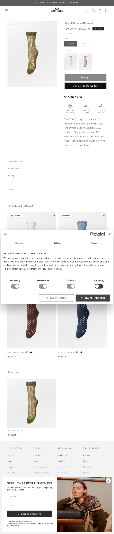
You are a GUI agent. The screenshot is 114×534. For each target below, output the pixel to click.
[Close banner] (110, 234)
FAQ (9, 461)
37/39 (72, 44)
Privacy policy (54, 269)
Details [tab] (57, 243)
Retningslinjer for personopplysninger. (26, 523)
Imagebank (62, 467)
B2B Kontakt (63, 455)
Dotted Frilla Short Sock (15, 352)
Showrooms (62, 473)
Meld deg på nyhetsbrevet (29, 513)
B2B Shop (62, 461)
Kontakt (10, 455)
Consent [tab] (19, 243)
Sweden (86, 473)
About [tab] (94, 243)
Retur (35, 461)
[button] (6, 10)
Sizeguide (11, 467)
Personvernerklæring (41, 473)
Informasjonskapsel (40, 467)
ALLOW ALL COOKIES (93, 298)
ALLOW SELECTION (56, 298)
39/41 (86, 44)
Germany (86, 467)
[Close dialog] (108, 480)
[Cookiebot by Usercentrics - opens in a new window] (92, 234)
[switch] (43, 286)
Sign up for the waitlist (85, 86)
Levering (36, 455)
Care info (11, 473)
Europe (86, 461)
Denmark (86, 455)
